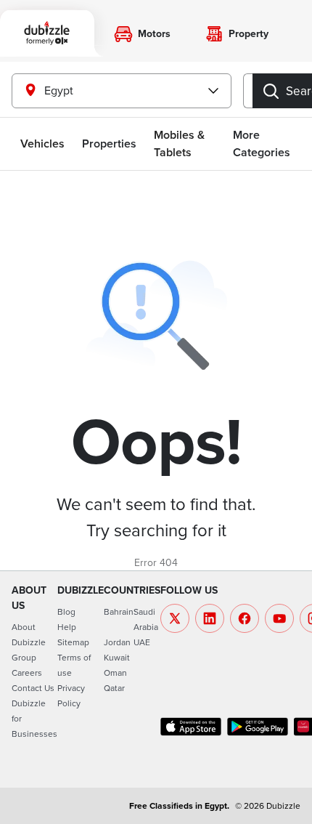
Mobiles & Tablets (179, 143)
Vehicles (42, 143)
